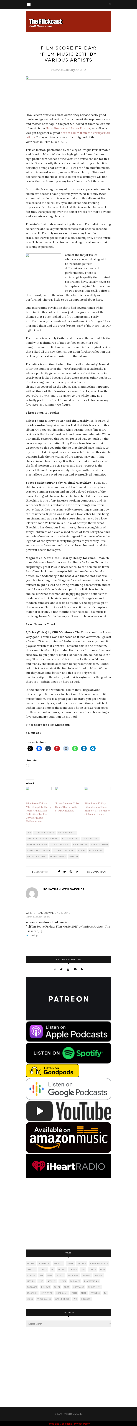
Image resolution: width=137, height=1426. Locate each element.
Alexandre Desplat (44, 833)
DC (52, 1269)
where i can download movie (48, 912)
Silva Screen (96, 850)
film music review (37, 845)
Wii (75, 1299)
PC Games (75, 1281)
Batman (82, 1263)
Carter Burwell (67, 833)
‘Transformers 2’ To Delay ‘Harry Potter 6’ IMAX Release (67, 807)
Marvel (86, 1275)
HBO (102, 1269)
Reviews (45, 1287)
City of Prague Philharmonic (43, 839)
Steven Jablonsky (37, 856)
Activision (44, 1263)
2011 (29, 833)
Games (92, 1269)
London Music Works (38, 850)
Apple (70, 1263)
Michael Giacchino (64, 850)
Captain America (99, 1263)
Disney (61, 1269)
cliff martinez (70, 839)
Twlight (73, 856)
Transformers (58, 856)
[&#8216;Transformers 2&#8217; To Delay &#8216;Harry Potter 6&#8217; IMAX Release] (68, 794)
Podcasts (32, 1287)
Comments (40, 871)
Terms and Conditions (59, 1423)
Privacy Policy (82, 1423)
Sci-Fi (57, 1287)
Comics (43, 1269)
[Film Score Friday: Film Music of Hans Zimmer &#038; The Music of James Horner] (97, 794)
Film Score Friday (60, 845)
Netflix (51, 1281)
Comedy (31, 1269)
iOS (41, 1275)
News (63, 1281)
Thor (84, 1293)
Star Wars (47, 1293)
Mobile (98, 1275)
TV (105, 1293)
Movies (81, 850)
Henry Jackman (99, 845)
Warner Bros (62, 1299)
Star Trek (32, 1293)
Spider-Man (94, 1287)
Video (30, 1299)
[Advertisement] (68, 1214)
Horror (31, 1275)
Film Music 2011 (90, 839)
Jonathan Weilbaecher (64, 889)
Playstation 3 (91, 1281)
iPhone (60, 1275)
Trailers (95, 1293)
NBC (41, 1281)
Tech (74, 1293)
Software (78, 1287)
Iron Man (73, 1275)
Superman (62, 1293)
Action (30, 1263)
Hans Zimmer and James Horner (68, 128)
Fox (83, 1269)
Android (58, 1263)
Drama (73, 1269)
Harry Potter (80, 845)
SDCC (66, 1287)
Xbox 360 (85, 1299)
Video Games (44, 1299)
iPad (49, 1275)
